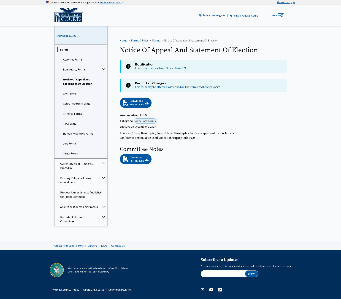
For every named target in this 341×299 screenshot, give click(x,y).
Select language (212, 15)
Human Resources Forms (78, 133)
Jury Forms (70, 143)
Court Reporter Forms (76, 103)
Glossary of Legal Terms (69, 245)
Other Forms (71, 153)
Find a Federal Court (245, 15)
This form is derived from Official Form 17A (160, 68)
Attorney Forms (72, 59)
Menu (274, 15)
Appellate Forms (145, 121)
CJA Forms (69, 123)
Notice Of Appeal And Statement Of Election (77, 81)
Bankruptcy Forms (74, 69)
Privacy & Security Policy (64, 289)
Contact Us (118, 245)
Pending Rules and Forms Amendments (75, 180)
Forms (64, 49)
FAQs (104, 245)
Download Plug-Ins (120, 289)
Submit (251, 273)
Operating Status (93, 289)
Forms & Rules (66, 36)
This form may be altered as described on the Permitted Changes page (177, 87)
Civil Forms (70, 93)
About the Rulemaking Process (79, 207)
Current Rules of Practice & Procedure (76, 166)
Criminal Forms (72, 113)
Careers (92, 245)
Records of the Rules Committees (72, 219)
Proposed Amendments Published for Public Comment (81, 194)
